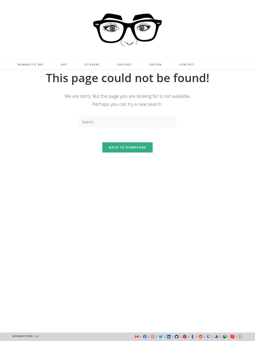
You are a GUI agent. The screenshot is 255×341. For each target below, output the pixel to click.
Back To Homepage (127, 147)
